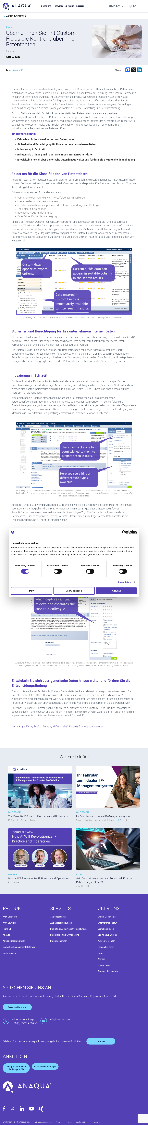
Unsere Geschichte (107, 916)
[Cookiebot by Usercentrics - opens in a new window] (124, 532)
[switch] (58, 571)
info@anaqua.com (60, 1019)
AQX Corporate (10, 916)
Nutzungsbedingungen (43, 1122)
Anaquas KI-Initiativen (108, 971)
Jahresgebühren (58, 916)
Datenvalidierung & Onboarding (64, 935)
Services (59, 6)
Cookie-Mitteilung (82, 1122)
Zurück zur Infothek (16, 15)
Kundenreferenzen (106, 941)
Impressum (98, 1122)
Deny (31, 591)
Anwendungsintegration (14, 941)
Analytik (6, 935)
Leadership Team (106, 947)
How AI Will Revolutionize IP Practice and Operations (38, 878)
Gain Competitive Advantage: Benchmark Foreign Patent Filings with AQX (104, 880)
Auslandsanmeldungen (61, 923)
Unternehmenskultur (107, 923)
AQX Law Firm (9, 923)
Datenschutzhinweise (64, 1122)
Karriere (101, 959)
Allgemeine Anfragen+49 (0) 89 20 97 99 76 (25, 1021)
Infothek (101, 1041)
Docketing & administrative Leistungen (68, 929)
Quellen (80, 6)
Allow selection (74, 591)
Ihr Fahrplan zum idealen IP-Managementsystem (103, 816)
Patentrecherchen (58, 941)
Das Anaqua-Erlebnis (107, 935)
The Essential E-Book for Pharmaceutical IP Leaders (38, 816)
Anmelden (115, 6)
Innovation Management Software (19, 947)
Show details (124, 582)
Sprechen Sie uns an (17, 1007)
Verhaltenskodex (106, 929)
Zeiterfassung (9, 953)
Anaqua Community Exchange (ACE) (16, 1068)
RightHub (7, 929)
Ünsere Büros (104, 965)
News (100, 953)
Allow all (116, 591)
